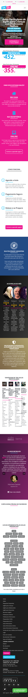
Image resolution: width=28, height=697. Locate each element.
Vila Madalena (7, 585)
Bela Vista (12, 572)
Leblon (17, 554)
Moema (16, 580)
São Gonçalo (21, 536)
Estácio (20, 546)
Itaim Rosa (12, 582)
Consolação (7, 577)
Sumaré (21, 582)
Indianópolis (14, 577)
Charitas (15, 533)
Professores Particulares (9, 617)
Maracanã (7, 556)
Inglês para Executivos (8, 610)
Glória (16, 548)
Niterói (13, 531)
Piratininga (6, 536)
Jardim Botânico (19, 551)
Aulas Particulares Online (9, 626)
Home (4, 599)
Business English (7, 612)
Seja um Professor (7, 639)
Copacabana (14, 546)
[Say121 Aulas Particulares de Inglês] (6, 7)
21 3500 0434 (9, 1)
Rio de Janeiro (14, 540)
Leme (22, 554)
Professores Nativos (8, 614)
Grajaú (21, 548)
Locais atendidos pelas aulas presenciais (13, 650)
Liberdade (11, 580)
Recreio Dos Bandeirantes (17, 556)
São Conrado (13, 559)
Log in (14, 3)
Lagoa (6, 554)
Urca (12, 562)
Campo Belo (14, 574)
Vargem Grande (18, 562)
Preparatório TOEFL (8, 619)
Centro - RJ (8, 546)
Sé (17, 582)
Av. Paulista (5, 572)
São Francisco (14, 536)
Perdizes (22, 580)
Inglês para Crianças (8, 605)
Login (4, 632)
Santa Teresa (6, 559)
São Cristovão (21, 559)
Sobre (4, 601)
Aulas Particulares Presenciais (10, 628)
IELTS (10, 394)
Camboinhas (8, 533)
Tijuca (7, 562)
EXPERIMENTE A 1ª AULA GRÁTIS (14, 42)
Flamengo (7, 548)
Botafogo (16, 543)
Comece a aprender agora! (14, 151)
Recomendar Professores (9, 637)
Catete (21, 543)
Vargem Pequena (13, 565)
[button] (25, 7)
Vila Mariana (14, 585)
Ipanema (12, 551)
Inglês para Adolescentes (9, 608)
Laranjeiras (11, 554)
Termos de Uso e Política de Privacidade (13, 630)
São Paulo (14, 569)
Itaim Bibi (21, 577)
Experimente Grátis (9, 657)
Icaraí (20, 533)
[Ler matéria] (4, 384)
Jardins (5, 580)
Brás (18, 572)
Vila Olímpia (21, 585)
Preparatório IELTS (7, 621)
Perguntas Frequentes (8, 603)
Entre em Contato (7, 634)
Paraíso (6, 582)
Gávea (12, 548)
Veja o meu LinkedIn (15, 492)
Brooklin (23, 572)
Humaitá (7, 551)
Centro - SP (21, 574)
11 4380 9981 (21, 1)
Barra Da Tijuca (8, 543)
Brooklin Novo (7, 574)
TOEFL (11, 395)
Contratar (6, 653)
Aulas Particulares (7, 623)
